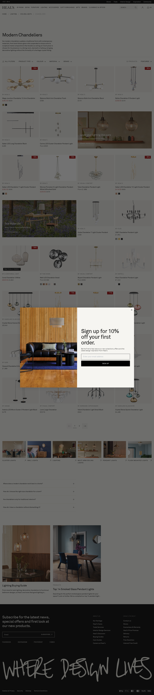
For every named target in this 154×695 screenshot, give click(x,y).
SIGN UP (105, 363)
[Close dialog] (131, 309)
